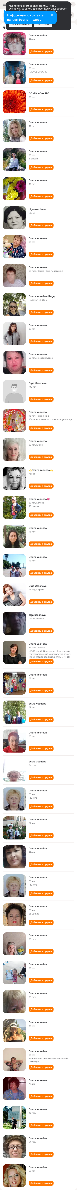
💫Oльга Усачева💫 (41, 470)
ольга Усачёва (37, 761)
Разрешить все (20, 24)
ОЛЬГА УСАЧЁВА (39, 93)
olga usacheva (37, 209)
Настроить (43, 24)
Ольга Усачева (38, 64)
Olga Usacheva (38, 383)
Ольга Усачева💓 (39, 499)
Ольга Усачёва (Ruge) (42, 296)
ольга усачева (37, 703)
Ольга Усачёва (38, 35)
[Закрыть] (52, 15)
